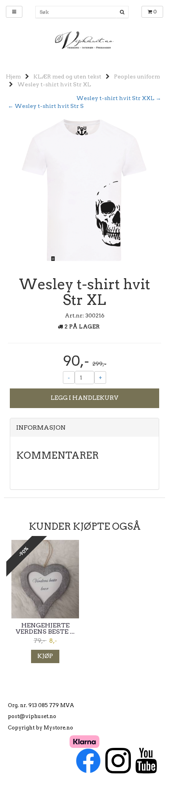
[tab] (84, 427)
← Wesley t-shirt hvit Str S (46, 106)
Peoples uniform (137, 76)
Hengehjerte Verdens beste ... (45, 628)
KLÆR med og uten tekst (67, 76)
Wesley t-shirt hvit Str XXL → (118, 98)
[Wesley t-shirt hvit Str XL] (84, 192)
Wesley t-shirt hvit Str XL (54, 84)
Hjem (13, 76)
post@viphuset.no (32, 716)
